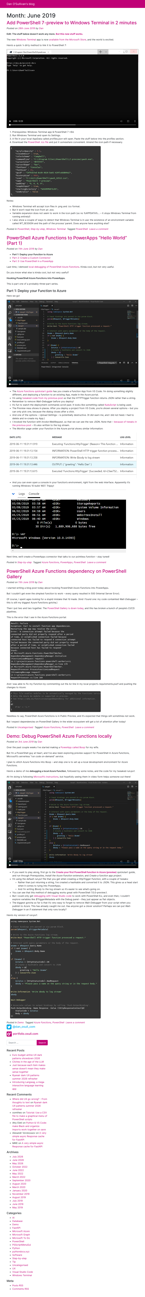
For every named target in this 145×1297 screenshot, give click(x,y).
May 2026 (17, 1163)
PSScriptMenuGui (21, 1244)
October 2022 (19, 1166)
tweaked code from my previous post (42, 398)
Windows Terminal (26, 39)
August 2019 (19, 1197)
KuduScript (110, 404)
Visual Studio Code (22, 1271)
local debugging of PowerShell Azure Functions (54, 266)
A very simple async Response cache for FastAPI (29, 1136)
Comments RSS (20, 1288)
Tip (14, 1261)
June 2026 (18, 1160)
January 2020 (19, 1190)
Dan (40, 28)
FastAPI (16, 1227)
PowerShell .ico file (38, 142)
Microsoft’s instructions (46, 776)
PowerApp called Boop (73, 747)
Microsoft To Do (21, 1238)
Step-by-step (38, 229)
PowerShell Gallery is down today (65, 608)
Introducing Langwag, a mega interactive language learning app (28, 1085)
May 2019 (17, 1207)
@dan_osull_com (24, 1026)
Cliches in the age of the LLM (28, 1061)
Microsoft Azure (21, 1231)
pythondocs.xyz (20, 1251)
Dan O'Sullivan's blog (21, 4)
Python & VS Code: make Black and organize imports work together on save (29, 1126)
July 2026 (17, 1156)
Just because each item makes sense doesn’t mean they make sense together (28, 1068)
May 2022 (17, 1173)
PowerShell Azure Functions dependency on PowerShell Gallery (66, 573)
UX (13, 1268)
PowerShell (23, 229)
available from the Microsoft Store (67, 39)
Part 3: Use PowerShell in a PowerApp (32, 261)
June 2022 (18, 1170)
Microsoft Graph (21, 1234)
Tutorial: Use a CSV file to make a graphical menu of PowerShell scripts (29, 1116)
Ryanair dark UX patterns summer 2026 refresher (29, 1106)
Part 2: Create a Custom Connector (31, 257)
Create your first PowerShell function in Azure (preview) (86, 872)
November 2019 (20, 1193)
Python (16, 1248)
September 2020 (21, 1180)
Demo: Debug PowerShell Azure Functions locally (59, 736)
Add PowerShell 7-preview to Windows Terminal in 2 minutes (72, 22)
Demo (20, 1022)
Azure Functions (50, 562)
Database (17, 1221)
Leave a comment (98, 229)
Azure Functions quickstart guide (34, 391)
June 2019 (17, 1204)
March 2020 (18, 1187)
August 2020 (19, 1183)
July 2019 (17, 1200)
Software (17, 1254)
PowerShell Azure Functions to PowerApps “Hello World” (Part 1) (67, 240)
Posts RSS (17, 1285)
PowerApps (66, 562)
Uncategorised (25, 727)
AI (13, 1217)
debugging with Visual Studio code (53, 895)
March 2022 (18, 1177)
